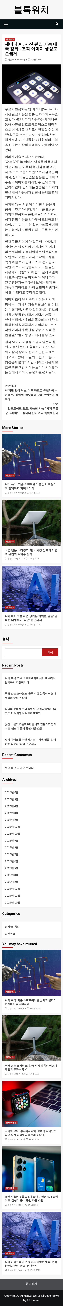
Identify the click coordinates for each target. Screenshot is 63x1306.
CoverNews (51, 1295)
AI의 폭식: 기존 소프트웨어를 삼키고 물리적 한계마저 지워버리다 (30, 680)
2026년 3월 (12, 813)
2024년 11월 (12, 895)
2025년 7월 (12, 854)
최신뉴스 (10, 39)
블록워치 (31, 10)
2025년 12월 (12, 826)
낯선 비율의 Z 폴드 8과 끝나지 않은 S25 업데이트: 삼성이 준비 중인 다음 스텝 (30, 726)
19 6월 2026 (34, 559)
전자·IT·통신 (12, 926)
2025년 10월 (12, 833)
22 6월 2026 (35, 493)
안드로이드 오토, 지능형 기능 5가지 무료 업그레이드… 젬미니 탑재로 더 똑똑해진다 (32, 408)
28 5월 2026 (33, 1205)
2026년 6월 (12, 792)
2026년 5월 (12, 799)
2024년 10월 (12, 902)
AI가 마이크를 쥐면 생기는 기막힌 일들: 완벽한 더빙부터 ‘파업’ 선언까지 (30, 741)
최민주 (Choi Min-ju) (17, 59)
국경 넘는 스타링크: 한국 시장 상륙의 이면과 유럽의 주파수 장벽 (30, 695)
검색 (5, 638)
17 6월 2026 (34, 1139)
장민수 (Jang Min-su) (16, 558)
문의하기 (31, 1283)
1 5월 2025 (36, 59)
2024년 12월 (12, 888)
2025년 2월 (12, 881)
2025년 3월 (12, 874)
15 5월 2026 (35, 625)
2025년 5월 (12, 868)
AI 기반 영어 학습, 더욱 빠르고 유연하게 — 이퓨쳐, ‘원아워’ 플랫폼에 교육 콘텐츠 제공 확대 (31, 392)
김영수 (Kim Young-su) (17, 492)
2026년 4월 (12, 806)
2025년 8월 (12, 847)
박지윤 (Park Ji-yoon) (16, 1139)
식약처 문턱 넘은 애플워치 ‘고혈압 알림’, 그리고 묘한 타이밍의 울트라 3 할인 (31, 711)
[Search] (57, 24)
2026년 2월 (12, 819)
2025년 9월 (12, 840)
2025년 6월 (12, 861)
